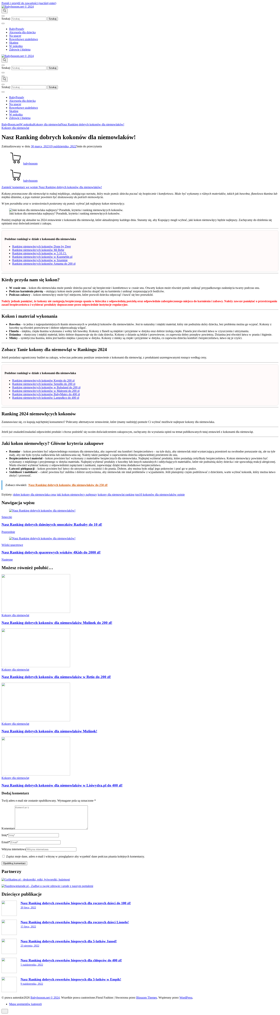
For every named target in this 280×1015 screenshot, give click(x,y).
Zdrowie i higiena (19, 49)
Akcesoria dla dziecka (22, 32)
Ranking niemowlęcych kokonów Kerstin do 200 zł (43, 380)
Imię (5, 835)
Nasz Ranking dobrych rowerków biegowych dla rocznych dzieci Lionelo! (75, 922)
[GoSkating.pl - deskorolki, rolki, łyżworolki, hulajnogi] (36, 879)
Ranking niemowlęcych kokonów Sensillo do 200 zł (43, 384)
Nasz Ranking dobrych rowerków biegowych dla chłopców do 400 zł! (71, 960)
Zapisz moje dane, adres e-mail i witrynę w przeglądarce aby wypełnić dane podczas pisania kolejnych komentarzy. (75, 856)
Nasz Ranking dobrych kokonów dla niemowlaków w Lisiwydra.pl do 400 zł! (62, 785)
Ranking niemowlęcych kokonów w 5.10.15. (39, 253)
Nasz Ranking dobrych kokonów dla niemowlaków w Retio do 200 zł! (56, 677)
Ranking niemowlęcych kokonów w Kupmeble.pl (42, 256)
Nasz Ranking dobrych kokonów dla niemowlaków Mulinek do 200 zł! (57, 623)
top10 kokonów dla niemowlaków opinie (160, 494)
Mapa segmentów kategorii (25, 1004)
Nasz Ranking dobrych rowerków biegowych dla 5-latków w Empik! (71, 979)
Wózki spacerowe (12, 544)
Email (6, 842)
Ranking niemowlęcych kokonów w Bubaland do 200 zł (46, 387)
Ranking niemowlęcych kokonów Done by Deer (41, 246)
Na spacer (15, 35)
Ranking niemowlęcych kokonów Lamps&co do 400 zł (45, 397)
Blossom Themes (146, 997)
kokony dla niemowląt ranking (116, 494)
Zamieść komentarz (52, 187)
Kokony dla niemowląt (15, 127)
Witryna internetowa (14, 849)
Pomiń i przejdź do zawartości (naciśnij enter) (29, 3)
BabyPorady (16, 29)
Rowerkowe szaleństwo (23, 39)
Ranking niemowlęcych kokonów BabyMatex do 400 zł (46, 394)
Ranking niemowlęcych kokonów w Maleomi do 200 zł (45, 390)
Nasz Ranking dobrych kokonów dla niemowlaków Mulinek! (49, 731)
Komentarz (8, 828)
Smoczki (7, 517)
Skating (13, 42)
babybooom (30, 163)
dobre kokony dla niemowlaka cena (34, 494)
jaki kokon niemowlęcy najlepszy (77, 494)
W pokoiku (16, 46)
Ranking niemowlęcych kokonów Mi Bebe (38, 250)
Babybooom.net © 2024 (45, 997)
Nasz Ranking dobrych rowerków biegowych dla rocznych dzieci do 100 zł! (76, 903)
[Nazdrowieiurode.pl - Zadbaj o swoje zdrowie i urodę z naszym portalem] (47, 886)
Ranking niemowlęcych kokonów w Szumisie (40, 260)
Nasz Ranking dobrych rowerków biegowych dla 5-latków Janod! (69, 941)
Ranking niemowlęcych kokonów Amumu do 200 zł (43, 263)
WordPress (185, 997)
